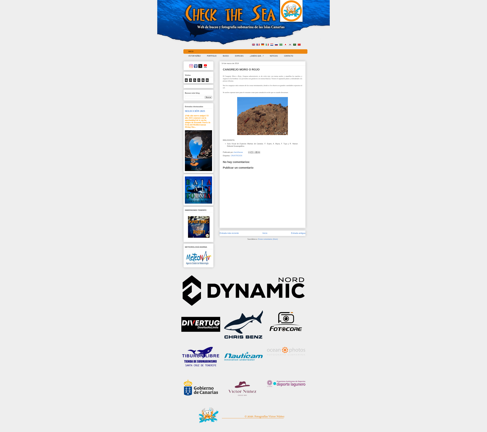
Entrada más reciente (229, 233)
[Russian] (277, 45)
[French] (259, 45)
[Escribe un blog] (251, 152)
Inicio (265, 233)
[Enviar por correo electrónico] (249, 152)
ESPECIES (239, 56)
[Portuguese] (281, 45)
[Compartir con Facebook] (256, 152)
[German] (263, 45)
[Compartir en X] (254, 152)
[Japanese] (286, 45)
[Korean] (291, 45)
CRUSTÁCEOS (236, 156)
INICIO (190, 51)
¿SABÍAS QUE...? (257, 56)
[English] (254, 45)
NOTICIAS (274, 56)
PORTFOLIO (211, 56)
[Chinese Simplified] (300, 45)
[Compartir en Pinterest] (259, 152)
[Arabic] (295, 45)
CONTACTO (288, 56)
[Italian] (268, 45)
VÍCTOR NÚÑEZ (194, 56)
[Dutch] (272, 45)
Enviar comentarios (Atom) (268, 239)
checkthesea (238, 152)
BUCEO (226, 56)
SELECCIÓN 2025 (195, 111)
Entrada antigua (298, 233)
